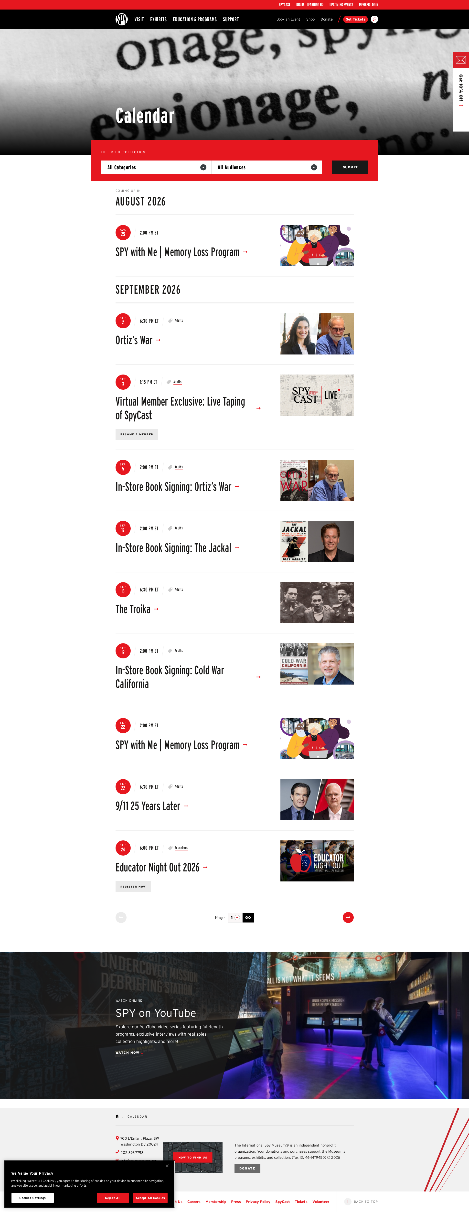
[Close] (167, 1165)
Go (248, 917)
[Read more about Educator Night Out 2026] (317, 861)
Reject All (112, 1198)
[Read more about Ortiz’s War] (317, 333)
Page (220, 917)
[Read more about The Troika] (317, 602)
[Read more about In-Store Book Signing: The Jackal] (317, 541)
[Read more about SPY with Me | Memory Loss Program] (317, 245)
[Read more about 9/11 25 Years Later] (317, 799)
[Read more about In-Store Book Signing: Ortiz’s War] (317, 480)
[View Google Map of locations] (193, 1157)
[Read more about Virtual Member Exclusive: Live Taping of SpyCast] (317, 395)
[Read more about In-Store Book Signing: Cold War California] (317, 664)
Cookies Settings (32, 1198)
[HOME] (117, 1116)
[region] (89, 1184)
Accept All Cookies (150, 1198)
